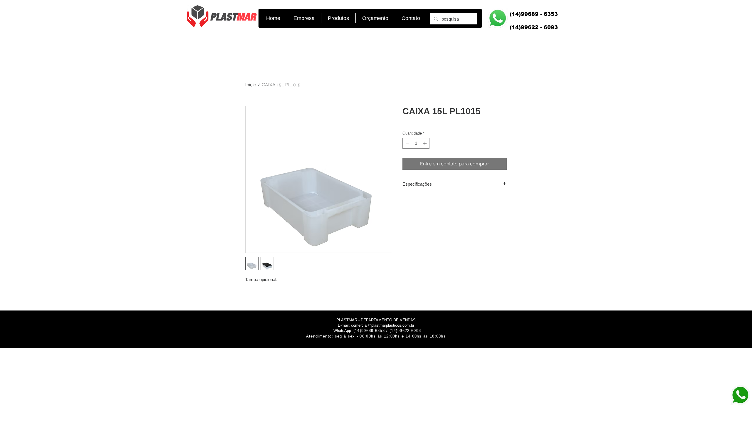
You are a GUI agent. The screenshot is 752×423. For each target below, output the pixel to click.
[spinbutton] (416, 143)
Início (250, 85)
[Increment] (425, 143)
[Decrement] (406, 143)
